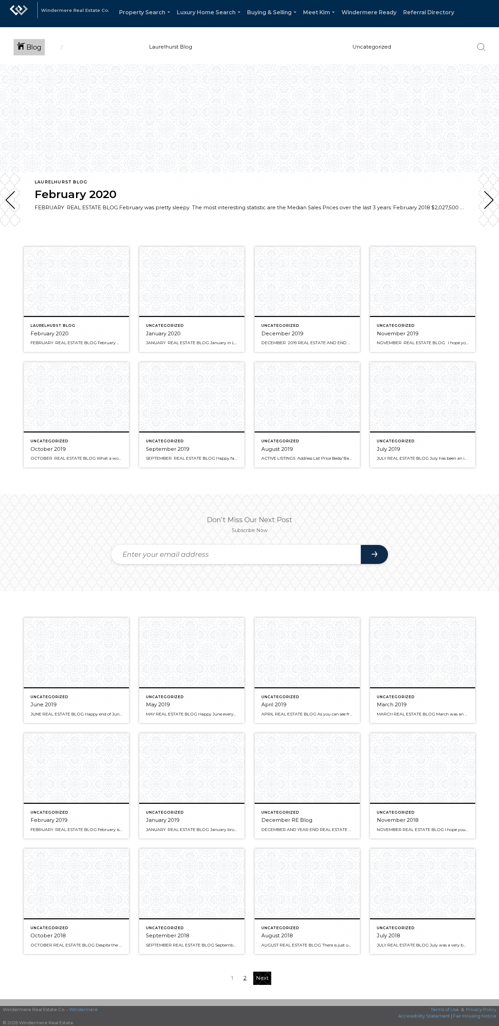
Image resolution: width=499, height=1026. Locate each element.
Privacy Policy (481, 1009)
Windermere (83, 1009)
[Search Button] (481, 47)
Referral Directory (428, 12)
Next (262, 978)
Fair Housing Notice (474, 1016)
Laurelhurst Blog (61, 181)
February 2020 (75, 194)
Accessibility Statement (424, 1016)
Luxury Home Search (210, 18)
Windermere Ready (368, 12)
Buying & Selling (273, 18)
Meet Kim (320, 18)
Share (488, 246)
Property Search (146, 18)
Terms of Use (445, 1009)
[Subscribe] (374, 554)
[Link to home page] (18, 13)
